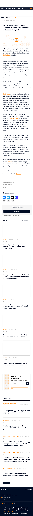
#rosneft (5, 187)
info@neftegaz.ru (6, 499)
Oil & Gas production (9, 468)
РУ (25, 8)
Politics (5, 239)
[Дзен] (12, 197)
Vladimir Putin (13, 118)
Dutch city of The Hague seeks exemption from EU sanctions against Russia (14, 246)
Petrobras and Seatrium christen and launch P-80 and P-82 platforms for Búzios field (16, 412)
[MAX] (12, 200)
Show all (6, 483)
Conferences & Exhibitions (11, 436)
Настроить (15, 513)
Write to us (7, 503)
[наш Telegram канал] (19, 8)
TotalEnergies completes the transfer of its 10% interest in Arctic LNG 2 (16, 427)
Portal (3, 489)
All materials (25, 220)
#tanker (10, 181)
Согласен (7, 513)
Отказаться (24, 513)
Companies (6, 420)
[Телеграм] (4, 200)
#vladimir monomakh (8, 182)
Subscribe (17, 211)
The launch (6, 94)
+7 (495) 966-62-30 (7, 497)
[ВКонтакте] (8, 200)
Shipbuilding (6, 55)
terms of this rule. (9, 511)
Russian (18, 174)
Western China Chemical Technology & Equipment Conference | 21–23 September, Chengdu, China (16, 443)
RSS (15, 503)
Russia (9, 162)
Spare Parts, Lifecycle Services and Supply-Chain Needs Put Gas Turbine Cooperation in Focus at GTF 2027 (16, 459)
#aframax (5, 181)
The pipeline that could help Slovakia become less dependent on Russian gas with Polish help (16, 276)
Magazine (28, 489)
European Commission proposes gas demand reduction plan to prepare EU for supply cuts (16, 306)
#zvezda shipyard (8, 184)
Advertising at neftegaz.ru (11, 215)
